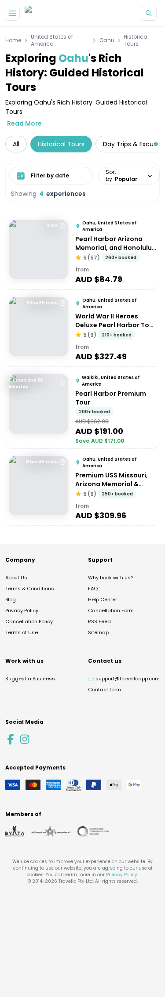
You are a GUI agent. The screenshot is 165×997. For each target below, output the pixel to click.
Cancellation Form (111, 610)
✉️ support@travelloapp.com (124, 678)
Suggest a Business (30, 678)
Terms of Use (21, 632)
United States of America (52, 40)
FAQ (93, 588)
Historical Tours (136, 40)
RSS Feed (99, 621)
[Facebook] (10, 739)
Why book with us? (110, 577)
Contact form (104, 689)
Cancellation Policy (29, 621)
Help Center (102, 599)
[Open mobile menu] (12, 13)
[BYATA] (14, 831)
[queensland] (93, 831)
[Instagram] (24, 739)
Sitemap (98, 632)
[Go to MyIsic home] (39, 13)
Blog (10, 599)
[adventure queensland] (50, 831)
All (16, 144)
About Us (16, 577)
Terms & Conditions (29, 588)
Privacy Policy (21, 610)
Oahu (106, 40)
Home (13, 40)
